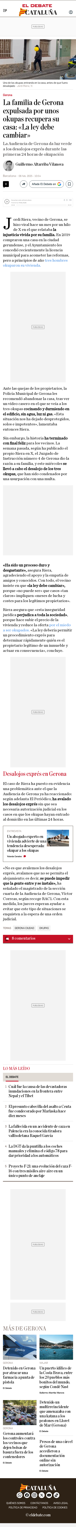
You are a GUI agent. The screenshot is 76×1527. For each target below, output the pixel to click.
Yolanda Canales (14, 856)
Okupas (44, 928)
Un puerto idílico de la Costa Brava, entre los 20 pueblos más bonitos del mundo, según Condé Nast (55, 1377)
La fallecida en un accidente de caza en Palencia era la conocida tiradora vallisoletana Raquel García (39, 1131)
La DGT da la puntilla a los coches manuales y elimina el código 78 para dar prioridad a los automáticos (37, 1151)
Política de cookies (54, 1507)
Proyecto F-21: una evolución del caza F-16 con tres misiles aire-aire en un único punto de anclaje (40, 1171)
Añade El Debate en (44, 184)
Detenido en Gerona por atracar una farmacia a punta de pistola (19, 1375)
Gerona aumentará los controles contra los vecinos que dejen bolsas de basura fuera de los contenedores (19, 1445)
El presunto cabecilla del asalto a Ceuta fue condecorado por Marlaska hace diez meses (39, 1111)
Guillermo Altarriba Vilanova (39, 164)
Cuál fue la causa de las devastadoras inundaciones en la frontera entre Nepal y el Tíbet (37, 1091)
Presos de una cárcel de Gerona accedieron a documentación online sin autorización (55, 1453)
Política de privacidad (23, 1507)
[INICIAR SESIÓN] (71, 12)
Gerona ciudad (24, 928)
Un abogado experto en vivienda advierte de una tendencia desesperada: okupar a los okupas (26, 844)
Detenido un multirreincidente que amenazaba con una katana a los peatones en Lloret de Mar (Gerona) (55, 1414)
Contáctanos (39, 1503)
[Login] (71, 12)
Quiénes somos (15, 1503)
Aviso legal (60, 1503)
